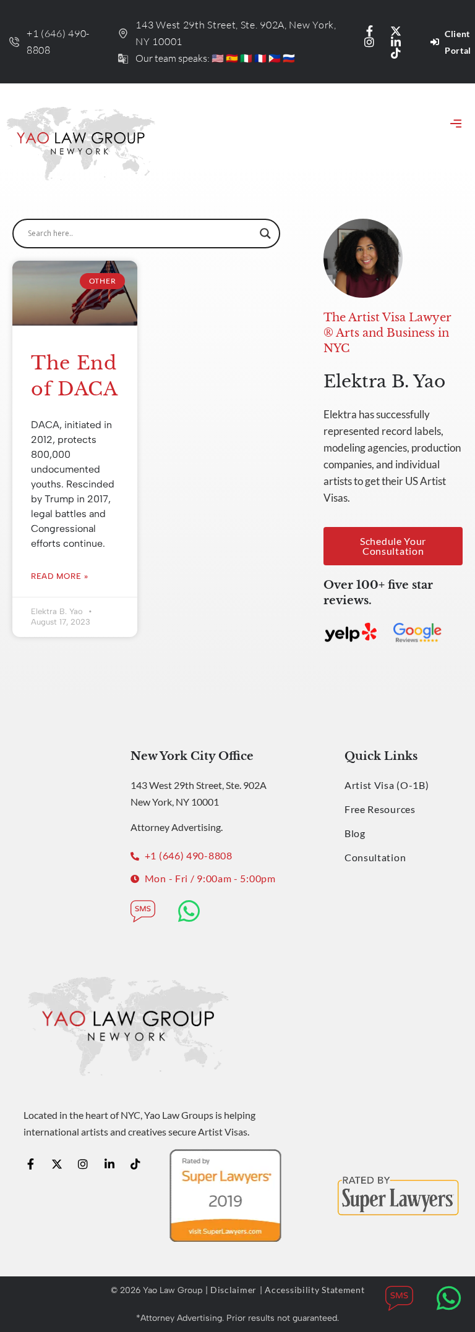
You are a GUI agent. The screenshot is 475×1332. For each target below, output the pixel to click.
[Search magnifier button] (265, 233)
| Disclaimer (231, 1289)
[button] (455, 125)
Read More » (59, 576)
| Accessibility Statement (312, 1289)
